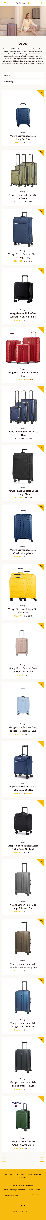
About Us (8, 1174)
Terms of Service (34, 1174)
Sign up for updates (23, 1186)
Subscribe (35, 1194)
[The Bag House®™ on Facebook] (21, 1206)
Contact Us (23, 1178)
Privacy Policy (20, 1174)
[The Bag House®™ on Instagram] (25, 1206)
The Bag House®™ (28, 1211)
